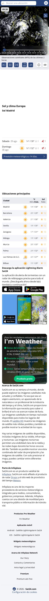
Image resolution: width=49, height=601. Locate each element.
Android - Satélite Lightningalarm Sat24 (24, 530)
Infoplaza (6, 474)
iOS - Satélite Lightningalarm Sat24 (24, 535)
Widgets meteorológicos (24, 546)
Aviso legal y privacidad (24, 567)
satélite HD (18, 421)
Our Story (24, 558)
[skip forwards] (16, 65)
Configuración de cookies (24, 592)
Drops (14, 477)
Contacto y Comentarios (24, 562)
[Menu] (46, 3)
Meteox (17, 480)
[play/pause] (10, 65)
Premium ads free (24, 579)
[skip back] (4, 65)
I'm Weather (24, 519)
